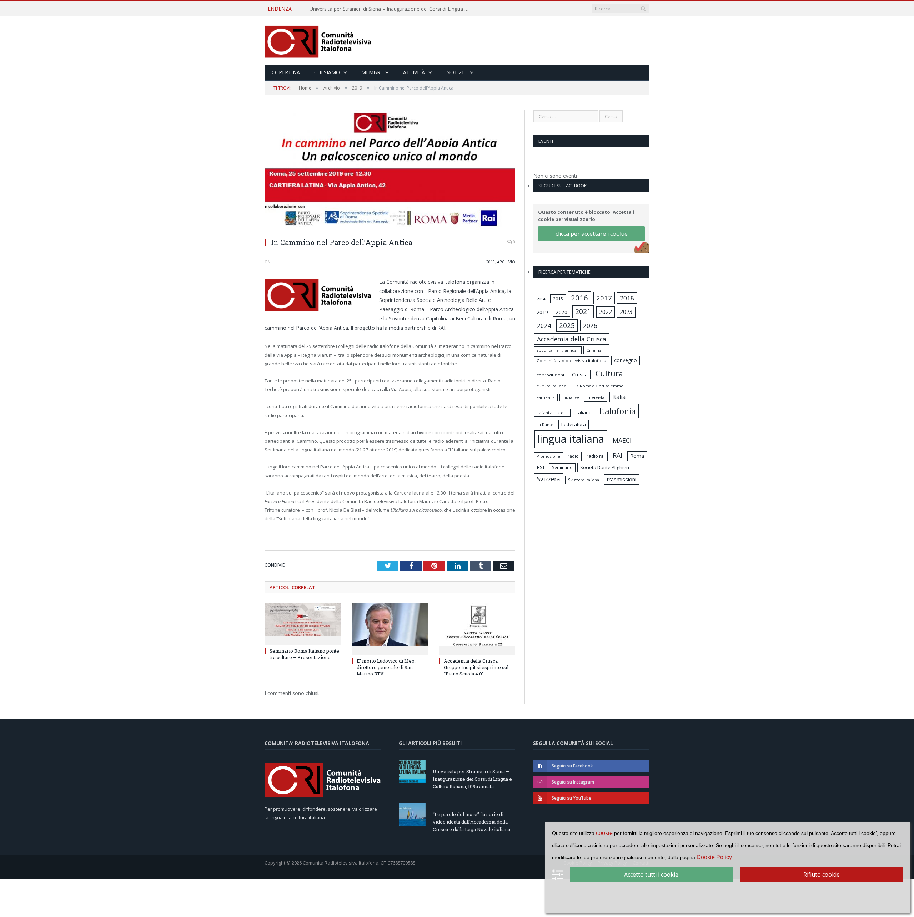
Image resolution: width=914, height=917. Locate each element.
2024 (544, 325)
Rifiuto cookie (821, 874)
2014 (541, 299)
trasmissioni (621, 479)
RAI (617, 455)
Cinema (594, 350)
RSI (540, 467)
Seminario (562, 467)
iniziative (570, 397)
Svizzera (548, 479)
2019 (490, 261)
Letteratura (573, 424)
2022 (605, 312)
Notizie (456, 72)
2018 (627, 298)
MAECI (622, 440)
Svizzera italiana (583, 479)
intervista (595, 397)
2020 (561, 312)
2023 (626, 312)
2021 (583, 311)
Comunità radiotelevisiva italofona (571, 360)
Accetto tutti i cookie (651, 874)
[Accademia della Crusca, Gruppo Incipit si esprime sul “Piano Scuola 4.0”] (477, 628)
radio (573, 456)
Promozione (548, 456)
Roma (637, 455)
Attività (414, 72)
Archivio (506, 261)
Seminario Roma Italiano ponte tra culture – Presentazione (304, 653)
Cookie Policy (714, 857)
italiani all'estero (552, 412)
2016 (579, 298)
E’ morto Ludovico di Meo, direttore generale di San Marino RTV (386, 666)
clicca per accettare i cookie (592, 234)
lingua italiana (570, 439)
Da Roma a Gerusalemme (598, 386)
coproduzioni (550, 375)
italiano (584, 412)
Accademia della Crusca (571, 339)
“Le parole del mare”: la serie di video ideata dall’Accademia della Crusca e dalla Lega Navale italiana (392, 9)
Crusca (580, 374)
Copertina (286, 72)
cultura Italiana (551, 386)
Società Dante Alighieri (604, 467)
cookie (604, 833)
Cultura (609, 373)
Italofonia (617, 411)
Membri (371, 72)
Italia (619, 397)
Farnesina (546, 397)
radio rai (596, 456)
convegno (625, 360)
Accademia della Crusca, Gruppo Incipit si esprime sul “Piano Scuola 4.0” (476, 666)
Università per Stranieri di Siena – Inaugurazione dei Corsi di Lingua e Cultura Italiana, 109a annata (472, 778)
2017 (604, 297)
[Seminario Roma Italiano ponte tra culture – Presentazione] (303, 623)
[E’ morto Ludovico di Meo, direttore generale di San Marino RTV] (390, 628)
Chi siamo (327, 72)
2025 (567, 325)
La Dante (545, 424)
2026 (590, 325)
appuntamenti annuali (558, 350)
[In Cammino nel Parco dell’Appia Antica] (390, 171)
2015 (558, 298)
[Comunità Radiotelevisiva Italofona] (318, 40)
